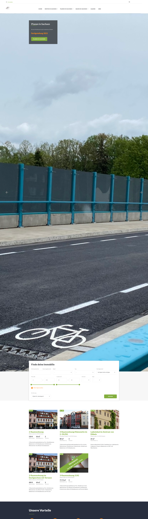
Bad (93, 376)
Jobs (99, 9)
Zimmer (84, 376)
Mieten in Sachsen (51, 9)
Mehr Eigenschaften (38, 387)
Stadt (54, 369)
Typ (75, 369)
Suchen (110, 396)
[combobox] (63, 372)
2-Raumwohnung (36, 432)
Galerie (93, 9)
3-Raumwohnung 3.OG (69, 475)
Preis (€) (33, 376)
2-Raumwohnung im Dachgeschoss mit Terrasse (40, 476)
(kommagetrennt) (47, 369)
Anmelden (10, 2)
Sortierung (33, 393)
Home (40, 9)
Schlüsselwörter (35, 369)
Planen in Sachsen (66, 9)
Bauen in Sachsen (81, 9)
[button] (7, 192)
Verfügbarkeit (100, 369)
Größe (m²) (59, 376)
